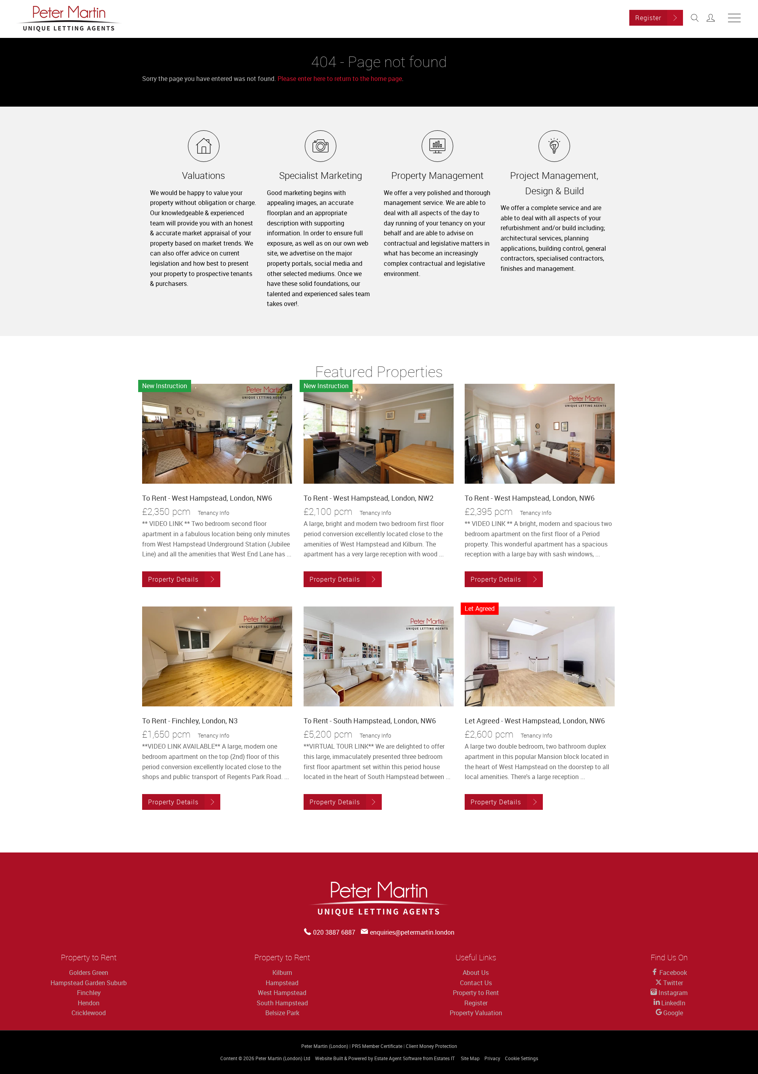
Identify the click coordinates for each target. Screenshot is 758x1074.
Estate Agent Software (398, 1058)
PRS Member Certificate (377, 1046)
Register (648, 17)
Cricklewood (88, 1012)
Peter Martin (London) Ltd (282, 1058)
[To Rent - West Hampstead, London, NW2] (379, 434)
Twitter (672, 982)
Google (672, 1012)
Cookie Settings (521, 1058)
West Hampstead (282, 992)
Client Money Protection (431, 1046)
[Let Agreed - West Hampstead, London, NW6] (540, 656)
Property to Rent (476, 992)
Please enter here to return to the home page (340, 78)
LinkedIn (672, 1003)
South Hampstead (282, 1003)
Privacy (492, 1058)
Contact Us (476, 982)
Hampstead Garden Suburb (89, 982)
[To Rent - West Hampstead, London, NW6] (217, 434)
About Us (476, 972)
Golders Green (88, 972)
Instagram (672, 992)
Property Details (173, 579)
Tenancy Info (213, 512)
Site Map (470, 1058)
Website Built (329, 1058)
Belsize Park (282, 1012)
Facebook (672, 972)
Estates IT (444, 1058)
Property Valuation (476, 1012)
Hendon (88, 1003)
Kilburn (282, 972)
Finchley (89, 992)
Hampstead (282, 982)
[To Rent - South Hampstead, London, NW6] (379, 656)
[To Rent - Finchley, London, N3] (217, 656)
